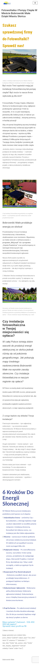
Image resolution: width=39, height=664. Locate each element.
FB (25, 626)
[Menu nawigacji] (35, 3)
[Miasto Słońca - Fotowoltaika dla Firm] (8, 2)
